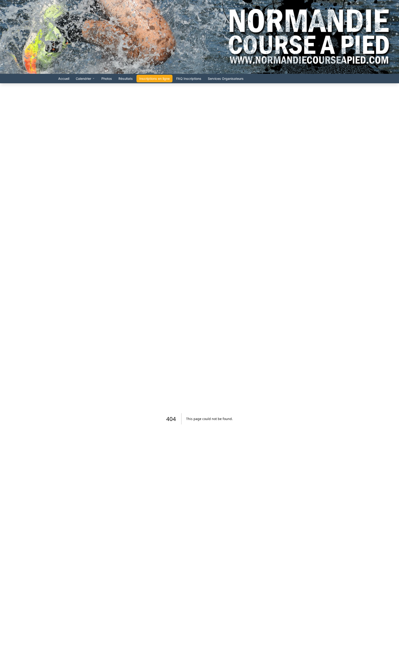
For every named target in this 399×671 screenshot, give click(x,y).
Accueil (63, 79)
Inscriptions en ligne (154, 79)
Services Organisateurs (226, 79)
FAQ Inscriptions (188, 79)
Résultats (125, 79)
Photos (106, 79)
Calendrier (83, 79)
